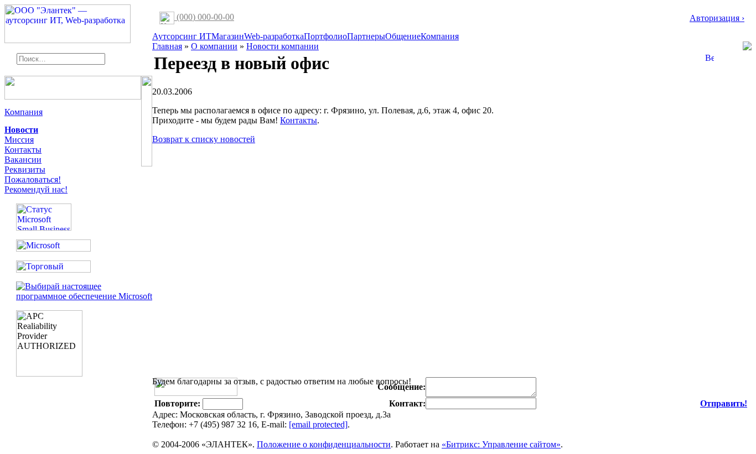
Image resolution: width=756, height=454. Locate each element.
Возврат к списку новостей (203, 139)
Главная (167, 46)
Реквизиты (24, 169)
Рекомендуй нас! (36, 189)
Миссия (19, 139)
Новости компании (282, 46)
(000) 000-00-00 (204, 17)
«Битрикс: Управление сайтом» (501, 444)
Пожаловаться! (32, 179)
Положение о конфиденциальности (324, 444)
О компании (214, 46)
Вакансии (23, 159)
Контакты (23, 149)
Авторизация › (717, 18)
